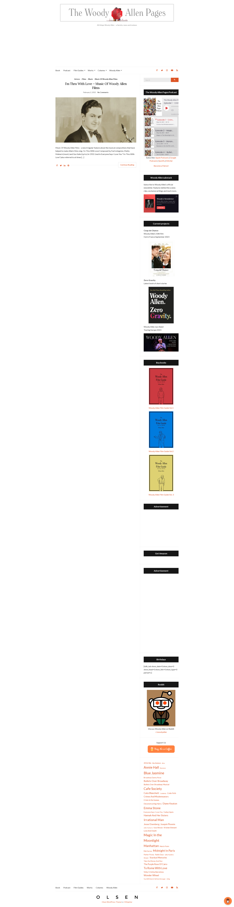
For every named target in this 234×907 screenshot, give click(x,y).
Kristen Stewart (170, 827)
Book (57, 70)
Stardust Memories (158, 857)
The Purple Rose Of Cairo (155, 864)
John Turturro (148, 828)
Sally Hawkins (169, 855)
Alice (163, 763)
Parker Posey (149, 855)
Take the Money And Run (153, 861)
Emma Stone (152, 808)
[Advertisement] (117, 48)
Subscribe (176, 114)
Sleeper (146, 858)
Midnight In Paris (164, 850)
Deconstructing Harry (153, 804)
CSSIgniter (128, 902)
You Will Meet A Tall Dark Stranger (155, 879)
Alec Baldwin (156, 763)
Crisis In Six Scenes (151, 800)
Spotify (162, 161)
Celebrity (163, 793)
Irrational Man (154, 820)
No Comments (103, 92)
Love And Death (150, 831)
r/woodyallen (161, 732)
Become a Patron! (161, 166)
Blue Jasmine (154, 773)
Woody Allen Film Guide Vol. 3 (161, 494)
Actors (77, 79)
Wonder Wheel (151, 875)
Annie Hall (151, 767)
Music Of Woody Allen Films (106, 79)
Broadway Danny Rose (152, 778)
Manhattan (151, 846)
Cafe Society (153, 789)
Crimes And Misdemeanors (156, 796)
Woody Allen (114, 70)
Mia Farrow (148, 851)
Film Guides (78, 70)
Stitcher (169, 161)
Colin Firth (171, 793)
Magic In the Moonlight (153, 837)
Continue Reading (127, 165)
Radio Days (159, 855)
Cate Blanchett (151, 793)
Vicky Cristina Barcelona (154, 872)
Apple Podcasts (162, 157)
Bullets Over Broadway (156, 781)
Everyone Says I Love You (153, 812)
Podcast (66, 70)
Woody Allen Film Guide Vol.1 (161, 408)
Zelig (168, 879)
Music (90, 79)
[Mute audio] (174, 110)
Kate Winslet (158, 828)
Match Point (164, 846)
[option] (161, 122)
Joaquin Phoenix (167, 824)
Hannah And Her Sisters (156, 815)
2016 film (147, 763)
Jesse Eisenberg (151, 824)
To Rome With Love (155, 868)
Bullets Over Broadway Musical (156, 784)
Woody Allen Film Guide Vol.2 (161, 451)
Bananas (163, 768)
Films (84, 79)
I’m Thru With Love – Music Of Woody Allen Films (96, 86)
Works (90, 70)
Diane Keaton (170, 803)
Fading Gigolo (169, 812)
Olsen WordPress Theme (111, 902)
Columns (101, 70)
